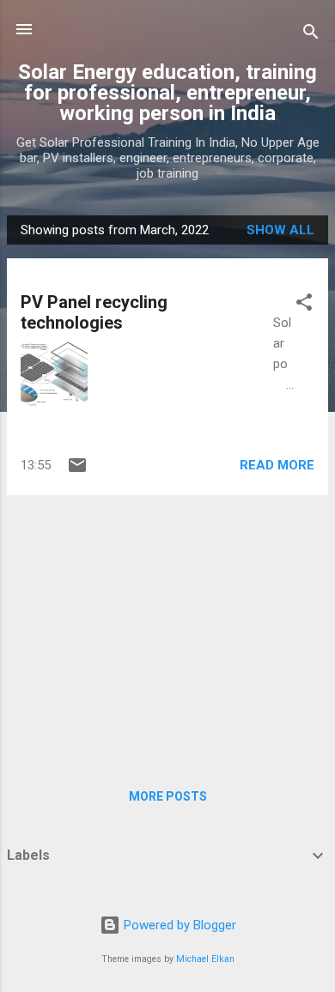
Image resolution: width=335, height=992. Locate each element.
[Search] (311, 35)
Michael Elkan (205, 959)
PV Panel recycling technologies (94, 312)
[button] (304, 305)
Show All (280, 230)
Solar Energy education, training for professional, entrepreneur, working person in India (167, 92)
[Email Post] (77, 471)
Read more (277, 465)
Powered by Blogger (178, 925)
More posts (168, 796)
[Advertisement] (167, 629)
